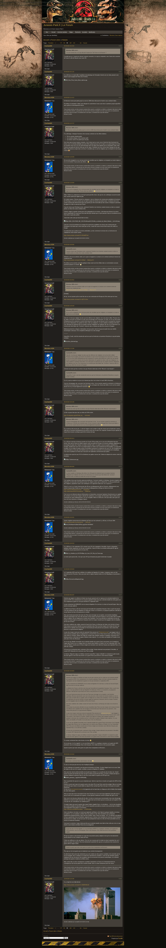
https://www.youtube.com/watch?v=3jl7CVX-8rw (76, 299)
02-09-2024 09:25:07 (69, 595)
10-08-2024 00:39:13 (69, 438)
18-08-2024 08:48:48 (69, 466)
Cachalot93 (48, 46)
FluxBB (120, 938)
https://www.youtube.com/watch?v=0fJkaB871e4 (76, 235)
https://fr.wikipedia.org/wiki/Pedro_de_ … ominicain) (77, 415)
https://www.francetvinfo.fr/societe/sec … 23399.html (77, 491)
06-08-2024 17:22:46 (69, 348)
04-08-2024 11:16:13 (69, 97)
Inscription (84, 32)
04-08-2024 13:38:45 (69, 182)
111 (80, 43)
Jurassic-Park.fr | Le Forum (58, 25)
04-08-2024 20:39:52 (69, 280)
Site (47, 32)
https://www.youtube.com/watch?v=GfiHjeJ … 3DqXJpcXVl (79, 260)
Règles (71, 32)
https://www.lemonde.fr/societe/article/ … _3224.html (77, 522)
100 (70, 43)
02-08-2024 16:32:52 (69, 46)
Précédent (50, 43)
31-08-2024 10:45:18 (69, 543)
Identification (92, 32)
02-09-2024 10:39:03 (69, 671)
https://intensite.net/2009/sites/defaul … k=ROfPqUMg (77, 809)
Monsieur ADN (49, 97)
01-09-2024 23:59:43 (69, 569)
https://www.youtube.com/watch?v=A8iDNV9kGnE (76, 885)
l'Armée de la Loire (103, 632)
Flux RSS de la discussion (116, 936)
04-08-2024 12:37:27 (69, 123)
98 (64, 43)
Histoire (65, 40)
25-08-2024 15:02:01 (69, 517)
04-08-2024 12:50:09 (69, 157)
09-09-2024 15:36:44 (69, 754)
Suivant (85, 43)
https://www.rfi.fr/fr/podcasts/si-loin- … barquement (76, 489)
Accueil (53, 32)
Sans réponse (118, 35)
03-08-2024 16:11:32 (69, 71)
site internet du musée (76, 789)
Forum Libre (55, 40)
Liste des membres (62, 32)
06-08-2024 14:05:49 (69, 305)
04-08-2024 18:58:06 (69, 244)
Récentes (112, 35)
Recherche (78, 32)
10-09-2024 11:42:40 (69, 878)
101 (74, 43)
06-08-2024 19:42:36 (69, 402)
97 (61, 43)
